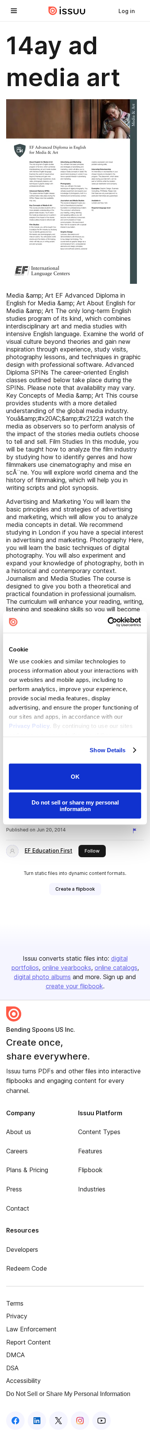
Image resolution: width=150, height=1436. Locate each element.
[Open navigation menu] (14, 10)
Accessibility (23, 1380)
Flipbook (90, 1170)
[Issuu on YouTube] (101, 1420)
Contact (17, 1208)
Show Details (107, 750)
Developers (22, 1249)
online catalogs (116, 967)
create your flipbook (74, 986)
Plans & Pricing (27, 1170)
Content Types (99, 1132)
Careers (17, 1151)
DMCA (15, 1355)
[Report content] (136, 830)
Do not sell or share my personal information (75, 805)
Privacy (16, 1316)
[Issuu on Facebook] (15, 1420)
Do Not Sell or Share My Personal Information (68, 1394)
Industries (91, 1189)
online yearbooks (66, 967)
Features (90, 1151)
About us (18, 1132)
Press (14, 1189)
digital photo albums (42, 977)
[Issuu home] (66, 11)
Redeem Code (26, 1268)
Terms (14, 1303)
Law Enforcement (31, 1329)
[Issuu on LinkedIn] (37, 1420)
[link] (126, 10)
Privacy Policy (29, 726)
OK (75, 776)
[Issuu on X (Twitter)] (58, 1420)
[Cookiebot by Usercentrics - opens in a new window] (108, 622)
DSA (12, 1368)
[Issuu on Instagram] (80, 1420)
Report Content (28, 1342)
